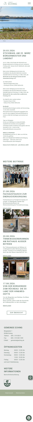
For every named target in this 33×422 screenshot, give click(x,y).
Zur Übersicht (16, 312)
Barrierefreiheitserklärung (11, 374)
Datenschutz (20, 393)
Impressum (9, 393)
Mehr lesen (7, 208)
